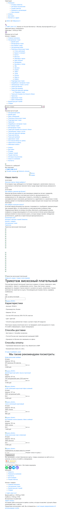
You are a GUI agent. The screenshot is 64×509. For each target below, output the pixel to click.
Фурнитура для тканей (15, 488)
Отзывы (10, 151)
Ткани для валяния (17, 88)
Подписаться (10, 455)
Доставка (11, 16)
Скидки (10, 490)
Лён (15, 66)
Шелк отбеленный (16, 99)
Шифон (16, 79)
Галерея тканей (13, 153)
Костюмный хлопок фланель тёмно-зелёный (18, 419)
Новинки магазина (14, 484)
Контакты (11, 160)
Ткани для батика (16, 86)
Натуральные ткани (14, 486)
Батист (16, 55)
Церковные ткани (16, 97)
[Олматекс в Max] (17, 467)
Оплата (10, 14)
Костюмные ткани (16, 45)
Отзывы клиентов (16, 4)
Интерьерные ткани (17, 43)
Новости (11, 472)
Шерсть (16, 77)
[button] (32, 250)
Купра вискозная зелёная (13, 357)
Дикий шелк (15, 41)
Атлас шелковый (19, 51)
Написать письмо (24, 171)
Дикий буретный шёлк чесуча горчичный (18, 373)
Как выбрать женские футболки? (15, 191)
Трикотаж (14, 96)
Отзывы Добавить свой (13, 352)
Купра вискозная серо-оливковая (15, 435)
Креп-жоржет (18, 60)
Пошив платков (16, 8)
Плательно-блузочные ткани (20, 49)
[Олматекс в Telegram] (14, 467)
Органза (16, 68)
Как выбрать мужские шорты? (14, 204)
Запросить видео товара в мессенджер (17, 278)
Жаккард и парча (19, 58)
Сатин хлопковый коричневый (14, 404)
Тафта (16, 71)
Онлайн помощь (11, 171)
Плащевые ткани (19, 92)
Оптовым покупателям (18, 6)
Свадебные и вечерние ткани (20, 83)
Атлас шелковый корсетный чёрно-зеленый (18, 388)
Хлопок (16, 75)
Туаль (16, 73)
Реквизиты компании (14, 474)
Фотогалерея (12, 477)
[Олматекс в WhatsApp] (7, 467)
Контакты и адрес (13, 18)
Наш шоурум (15, 12)
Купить (13, 301)
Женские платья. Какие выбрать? (15, 182)
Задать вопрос (9, 500)
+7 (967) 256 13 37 (11, 26)
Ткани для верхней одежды (19, 90)
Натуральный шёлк (17, 47)
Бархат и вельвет (19, 53)
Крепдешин (17, 62)
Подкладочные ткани (18, 81)
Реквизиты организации (18, 10)
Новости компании (14, 158)
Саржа (16, 69)
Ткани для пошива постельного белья (23, 94)
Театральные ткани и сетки (19, 84)
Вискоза (17, 56)
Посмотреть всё (10, 217)
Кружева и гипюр (19, 64)
